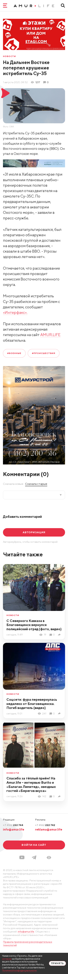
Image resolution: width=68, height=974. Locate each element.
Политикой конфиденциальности (19, 970)
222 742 (45, 825)
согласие (6, 959)
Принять (57, 963)
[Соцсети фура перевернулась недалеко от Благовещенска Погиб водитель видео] (60, 713)
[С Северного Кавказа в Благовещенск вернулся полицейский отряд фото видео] (60, 635)
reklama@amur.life (48, 829)
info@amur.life (13, 829)
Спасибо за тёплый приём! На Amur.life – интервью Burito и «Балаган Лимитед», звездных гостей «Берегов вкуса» (31, 784)
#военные (14, 353)
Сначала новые (13, 484)
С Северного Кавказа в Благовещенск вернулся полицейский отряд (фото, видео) (34, 625)
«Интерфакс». (15, 312)
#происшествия (43, 353)
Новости (9, 56)
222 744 (13, 825)
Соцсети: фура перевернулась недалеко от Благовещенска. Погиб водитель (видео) (31, 703)
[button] (49, 857)
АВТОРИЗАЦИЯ (34, 532)
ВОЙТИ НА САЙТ (34, 844)
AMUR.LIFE (50, 334)
